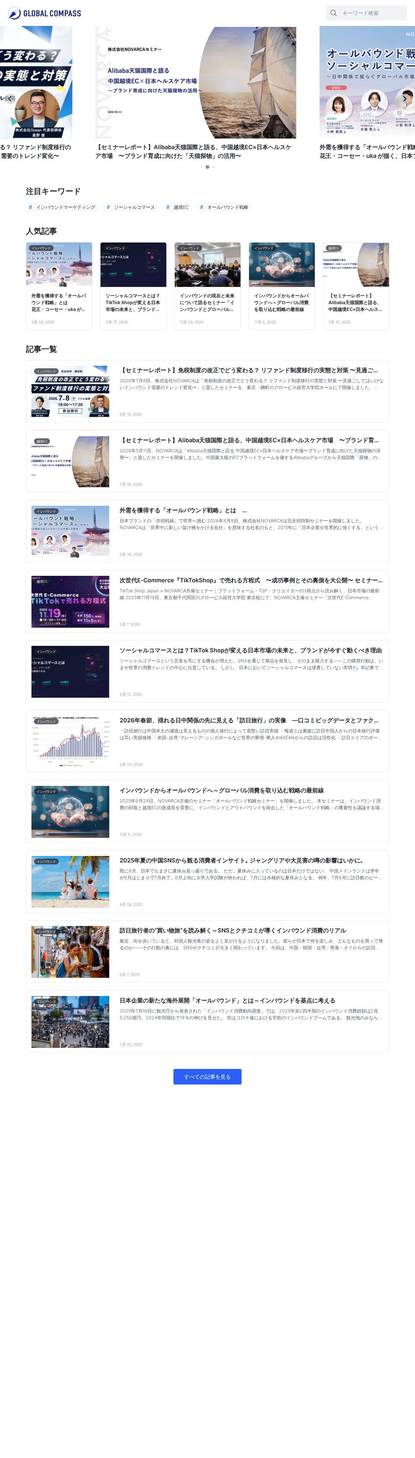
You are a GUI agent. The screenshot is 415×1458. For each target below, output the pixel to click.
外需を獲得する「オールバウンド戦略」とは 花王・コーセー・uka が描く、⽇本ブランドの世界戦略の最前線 (58, 303)
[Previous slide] (10, 99)
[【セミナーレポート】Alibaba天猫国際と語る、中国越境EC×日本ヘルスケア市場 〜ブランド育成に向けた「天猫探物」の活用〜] (195, 137)
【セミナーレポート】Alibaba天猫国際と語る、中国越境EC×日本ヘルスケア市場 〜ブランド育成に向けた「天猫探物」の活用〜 (355, 303)
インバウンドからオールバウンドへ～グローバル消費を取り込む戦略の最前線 (281, 302)
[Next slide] (404, 99)
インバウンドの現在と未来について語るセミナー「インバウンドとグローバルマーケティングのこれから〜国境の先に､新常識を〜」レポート (207, 303)
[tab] (201, 167)
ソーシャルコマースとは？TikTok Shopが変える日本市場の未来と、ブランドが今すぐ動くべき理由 (133, 303)
